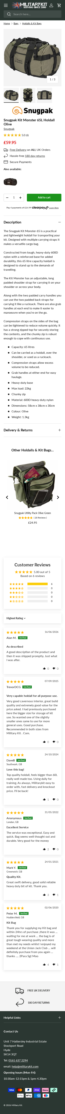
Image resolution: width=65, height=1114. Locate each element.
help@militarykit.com (25, 1066)
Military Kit (17, 1105)
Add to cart (44, 197)
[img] (15, 632)
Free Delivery (18, 149)
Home (7, 23)
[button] (59, 5)
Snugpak (9, 128)
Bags (16, 23)
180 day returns (35, 155)
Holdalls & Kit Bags (32, 23)
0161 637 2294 (18, 1060)
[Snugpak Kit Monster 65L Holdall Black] (10, 177)
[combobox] (32, 14)
